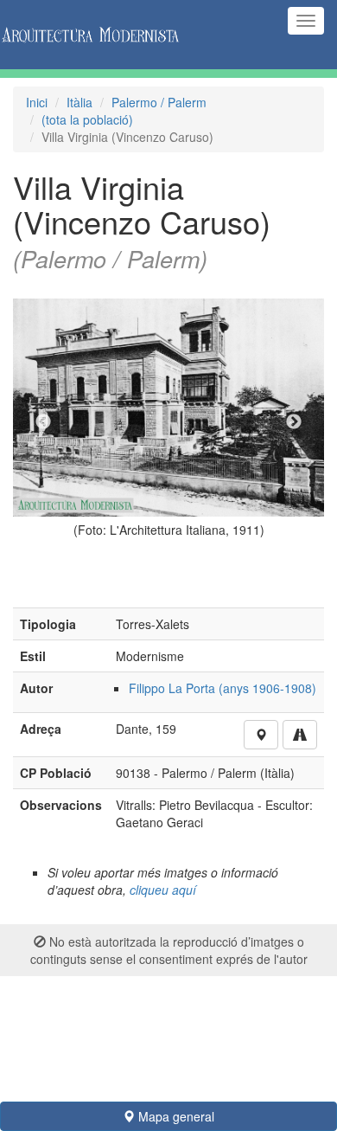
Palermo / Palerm (159, 102)
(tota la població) (87, 119)
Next (293, 422)
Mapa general (174, 1116)
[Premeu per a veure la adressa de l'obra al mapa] (261, 734)
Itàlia (79, 102)
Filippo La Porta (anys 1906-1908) (222, 688)
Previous (43, 422)
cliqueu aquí (163, 889)
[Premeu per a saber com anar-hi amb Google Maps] (300, 734)
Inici (37, 102)
